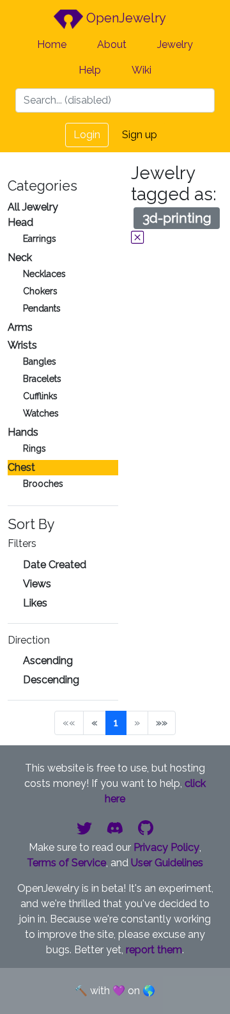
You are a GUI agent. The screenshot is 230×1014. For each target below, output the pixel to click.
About (111, 44)
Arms (20, 327)
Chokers (40, 291)
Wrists (22, 345)
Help (90, 70)
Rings (34, 448)
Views (37, 584)
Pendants (42, 308)
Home (51, 44)
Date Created (54, 564)
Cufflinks (40, 396)
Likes (35, 603)
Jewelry (175, 44)
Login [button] (86, 135)
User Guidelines (167, 863)
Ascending (48, 660)
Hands (23, 432)
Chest (21, 467)
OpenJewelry (124, 18)
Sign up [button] (139, 135)
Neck (20, 257)
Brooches (43, 484)
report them (154, 950)
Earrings (39, 239)
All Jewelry (33, 207)
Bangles (39, 361)
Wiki (141, 70)
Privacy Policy (166, 847)
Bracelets (42, 379)
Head (20, 222)
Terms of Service (66, 863)
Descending (51, 680)
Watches (41, 413)
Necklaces (44, 274)
